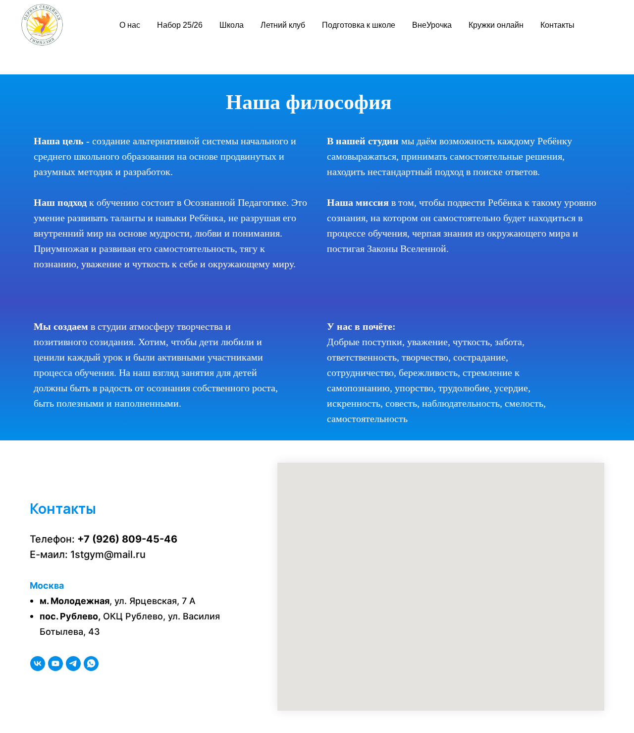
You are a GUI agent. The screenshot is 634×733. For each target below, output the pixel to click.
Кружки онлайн (496, 25)
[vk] (37, 663)
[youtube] (55, 663)
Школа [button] (231, 25)
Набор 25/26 (180, 25)
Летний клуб (283, 25)
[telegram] (73, 663)
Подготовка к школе (358, 25)
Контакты (557, 25)
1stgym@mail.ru (108, 554)
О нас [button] (129, 25)
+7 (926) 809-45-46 (127, 539)
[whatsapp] (91, 663)
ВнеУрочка (432, 25)
